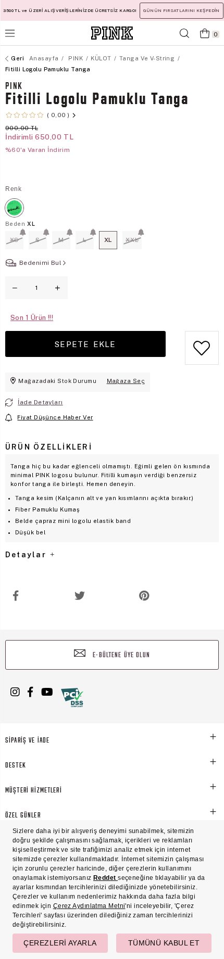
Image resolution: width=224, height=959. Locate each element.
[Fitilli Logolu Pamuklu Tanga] (14, 207)
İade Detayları (40, 402)
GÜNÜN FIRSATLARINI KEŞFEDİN (181, 10)
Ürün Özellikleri (48, 447)
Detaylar (27, 555)
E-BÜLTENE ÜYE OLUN (120, 655)
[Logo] (112, 33)
